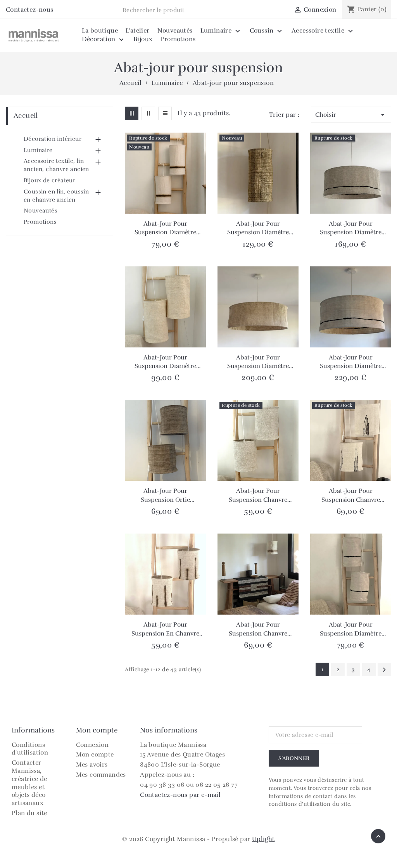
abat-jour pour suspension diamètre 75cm (350, 362)
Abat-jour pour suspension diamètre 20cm (165, 228)
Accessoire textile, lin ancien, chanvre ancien (56, 165)
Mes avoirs (92, 765)
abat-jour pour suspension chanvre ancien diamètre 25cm (350, 495)
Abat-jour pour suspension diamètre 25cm (258, 228)
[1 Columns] (165, 113)
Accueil (26, 115)
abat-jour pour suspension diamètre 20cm (350, 629)
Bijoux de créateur (49, 180)
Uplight (263, 839)
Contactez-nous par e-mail (180, 795)
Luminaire (38, 150)
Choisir (351, 115)
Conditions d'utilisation (30, 749)
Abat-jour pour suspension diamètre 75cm (258, 362)
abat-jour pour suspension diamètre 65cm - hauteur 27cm (350, 228)
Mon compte (95, 754)
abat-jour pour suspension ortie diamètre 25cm (165, 495)
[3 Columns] (131, 113)
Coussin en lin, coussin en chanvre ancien (56, 195)
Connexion (92, 745)
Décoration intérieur (52, 138)
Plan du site (29, 813)
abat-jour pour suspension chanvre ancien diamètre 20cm (258, 495)
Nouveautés (40, 210)
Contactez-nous (30, 10)
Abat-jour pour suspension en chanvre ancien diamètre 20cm (165, 629)
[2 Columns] (148, 113)
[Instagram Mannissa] (61, 10)
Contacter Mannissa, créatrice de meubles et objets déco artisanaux (29, 783)
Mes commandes (101, 775)
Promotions (40, 221)
